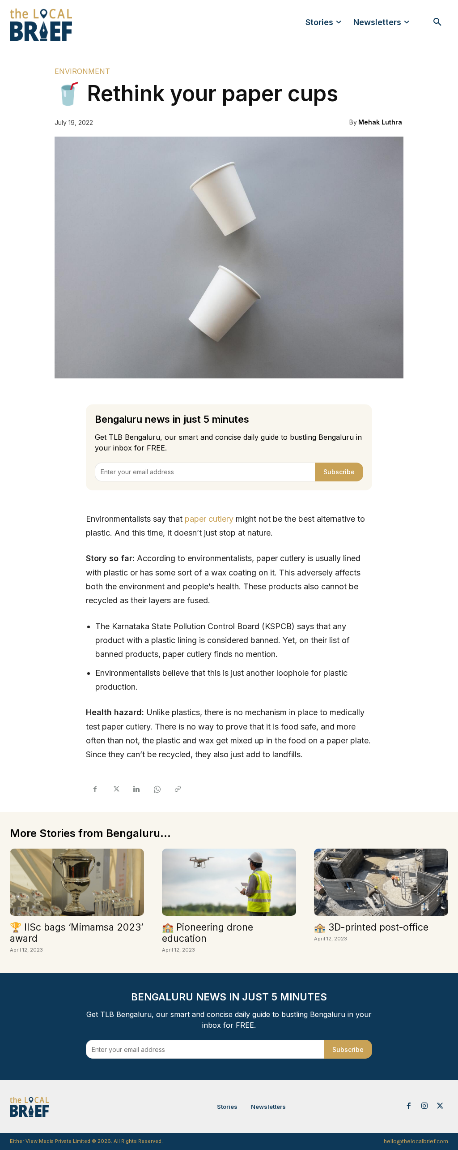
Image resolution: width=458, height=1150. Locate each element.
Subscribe (339, 472)
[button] (437, 22)
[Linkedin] (136, 789)
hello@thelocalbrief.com (416, 1141)
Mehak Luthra (380, 122)
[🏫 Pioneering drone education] (229, 882)
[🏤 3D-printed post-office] (381, 882)
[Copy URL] (177, 789)
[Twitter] (115, 789)
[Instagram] (425, 1106)
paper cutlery (209, 519)
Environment (82, 71)
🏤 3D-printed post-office (371, 927)
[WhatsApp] (156, 789)
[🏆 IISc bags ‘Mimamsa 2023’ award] (77, 882)
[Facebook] (95, 789)
